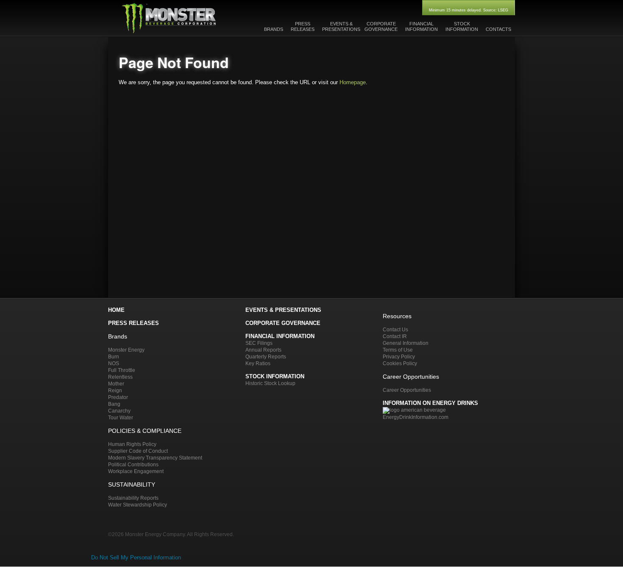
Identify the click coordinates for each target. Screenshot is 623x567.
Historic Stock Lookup (270, 383)
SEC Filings (259, 343)
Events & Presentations (283, 310)
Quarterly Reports (265, 356)
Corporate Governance (282, 323)
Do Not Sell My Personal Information (136, 557)
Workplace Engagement (136, 471)
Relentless (120, 377)
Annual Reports (263, 349)
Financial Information (279, 336)
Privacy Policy (399, 356)
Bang (114, 404)
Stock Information (274, 376)
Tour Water (120, 417)
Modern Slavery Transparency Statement (155, 457)
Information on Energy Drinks (430, 403)
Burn (113, 356)
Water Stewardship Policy (137, 504)
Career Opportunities (407, 390)
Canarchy (119, 410)
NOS (113, 363)
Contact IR (395, 336)
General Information (405, 343)
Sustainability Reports (133, 498)
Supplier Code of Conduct (138, 451)
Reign (115, 390)
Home (116, 310)
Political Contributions (133, 464)
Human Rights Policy (132, 444)
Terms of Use (398, 349)
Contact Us (395, 329)
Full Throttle (121, 370)
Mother (116, 383)
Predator (118, 397)
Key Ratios (257, 363)
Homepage (352, 82)
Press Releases (133, 323)
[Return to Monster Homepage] (169, 32)
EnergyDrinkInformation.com (415, 417)
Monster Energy (126, 349)
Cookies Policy (400, 363)
